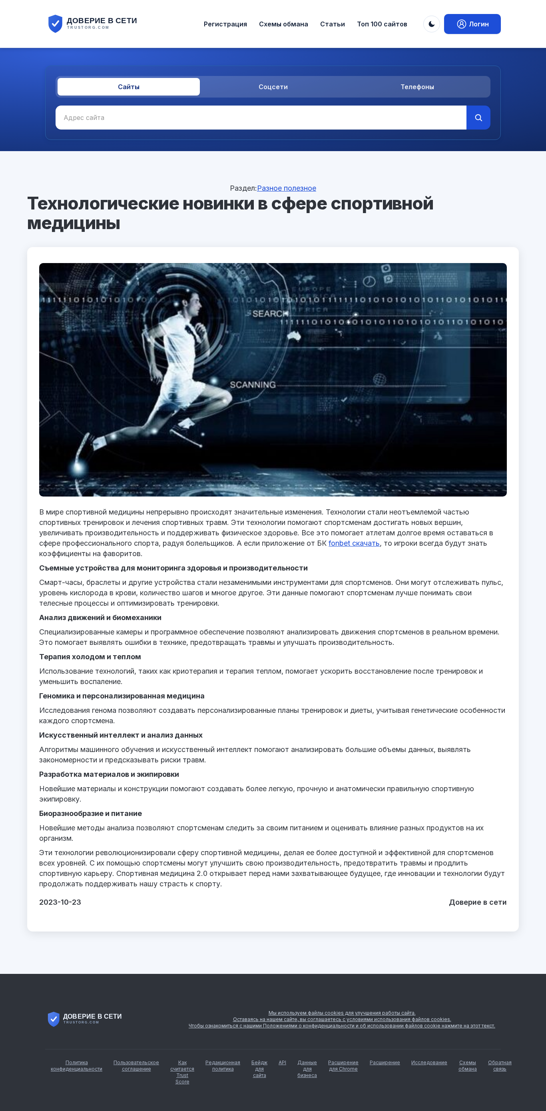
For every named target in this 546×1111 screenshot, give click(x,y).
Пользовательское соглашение (136, 1065)
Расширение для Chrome (343, 1065)
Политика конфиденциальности (76, 1065)
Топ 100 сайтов (382, 24)
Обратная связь (500, 1065)
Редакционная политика (222, 1065)
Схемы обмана (283, 24)
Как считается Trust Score (182, 1072)
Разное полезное (286, 188)
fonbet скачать (354, 543)
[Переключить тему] (431, 24)
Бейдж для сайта (259, 1068)
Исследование (429, 1062)
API (282, 1062)
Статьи (332, 24)
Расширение (385, 1062)
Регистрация (225, 24)
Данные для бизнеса (307, 1068)
